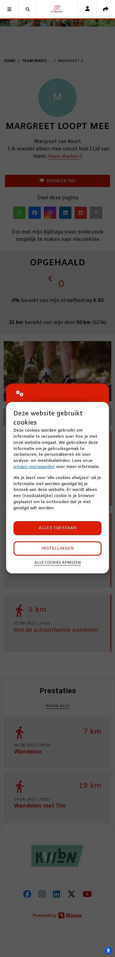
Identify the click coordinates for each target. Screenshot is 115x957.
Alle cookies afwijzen (57, 562)
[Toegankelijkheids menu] (108, 950)
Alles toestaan (58, 528)
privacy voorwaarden (34, 466)
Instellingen (57, 548)
